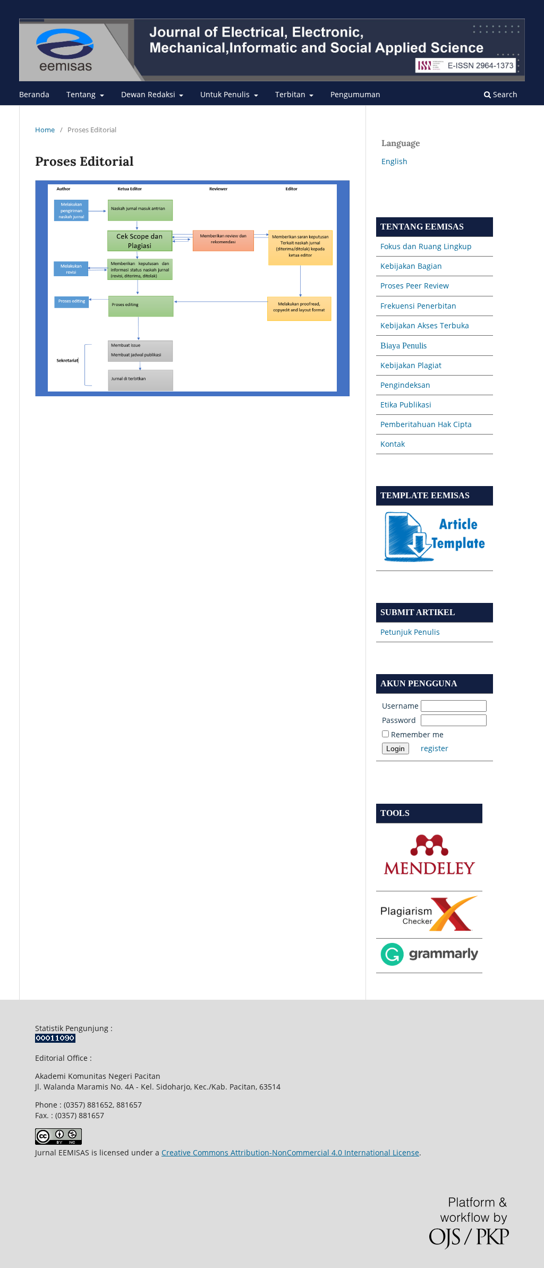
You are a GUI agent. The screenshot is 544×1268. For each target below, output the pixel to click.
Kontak (392, 444)
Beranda (34, 94)
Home (45, 129)
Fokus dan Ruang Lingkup (426, 246)
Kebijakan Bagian (411, 266)
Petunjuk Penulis (410, 632)
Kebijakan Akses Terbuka (424, 325)
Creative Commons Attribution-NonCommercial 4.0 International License (290, 1152)
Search (504, 94)
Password (399, 720)
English (394, 161)
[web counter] (55, 1040)
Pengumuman (355, 94)
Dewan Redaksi (149, 94)
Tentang (82, 94)
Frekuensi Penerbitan (418, 306)
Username (400, 706)
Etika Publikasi (405, 404)
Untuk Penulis (226, 94)
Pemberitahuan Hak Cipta (426, 424)
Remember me (417, 734)
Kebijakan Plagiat (410, 365)
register (434, 748)
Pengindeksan (405, 385)
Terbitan (291, 94)
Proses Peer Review (414, 285)
